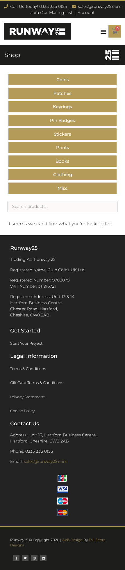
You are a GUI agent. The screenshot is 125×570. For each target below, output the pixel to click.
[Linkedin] (43, 558)
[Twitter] (25, 558)
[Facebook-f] (16, 558)
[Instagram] (34, 558)
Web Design (72, 540)
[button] (103, 31)
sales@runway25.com (45, 461)
